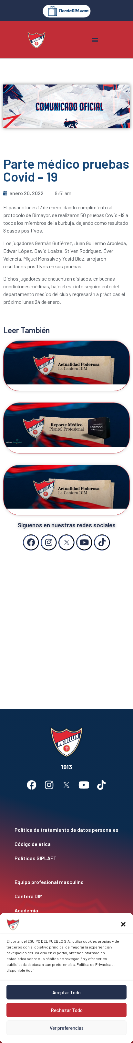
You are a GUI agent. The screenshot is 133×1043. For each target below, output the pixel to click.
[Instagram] (49, 542)
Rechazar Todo (67, 1010)
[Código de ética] (66, 844)
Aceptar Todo (66, 992)
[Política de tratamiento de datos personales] (66, 830)
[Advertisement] (66, 623)
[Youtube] (84, 542)
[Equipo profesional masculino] (66, 882)
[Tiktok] (102, 542)
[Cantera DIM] (66, 896)
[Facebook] (31, 542)
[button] (123, 924)
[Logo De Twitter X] (66, 542)
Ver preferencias (67, 1028)
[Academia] (66, 910)
